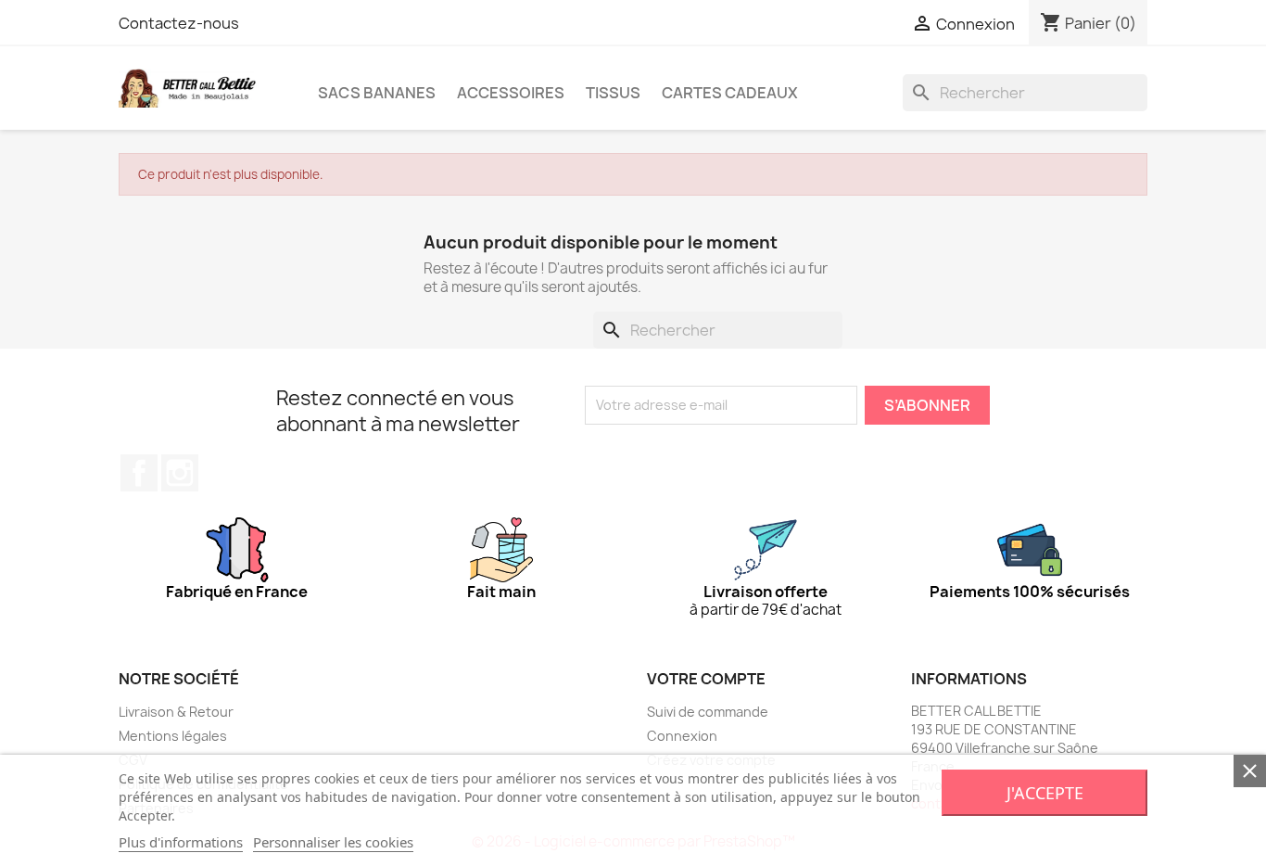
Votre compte (706, 679)
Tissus (613, 93)
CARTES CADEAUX (730, 93)
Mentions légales (173, 736)
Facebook (139, 472)
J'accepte (1044, 793)
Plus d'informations (181, 842)
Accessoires (510, 93)
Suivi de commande (707, 711)
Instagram (179, 472)
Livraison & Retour (176, 711)
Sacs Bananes (377, 93)
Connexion (682, 736)
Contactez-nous (179, 23)
